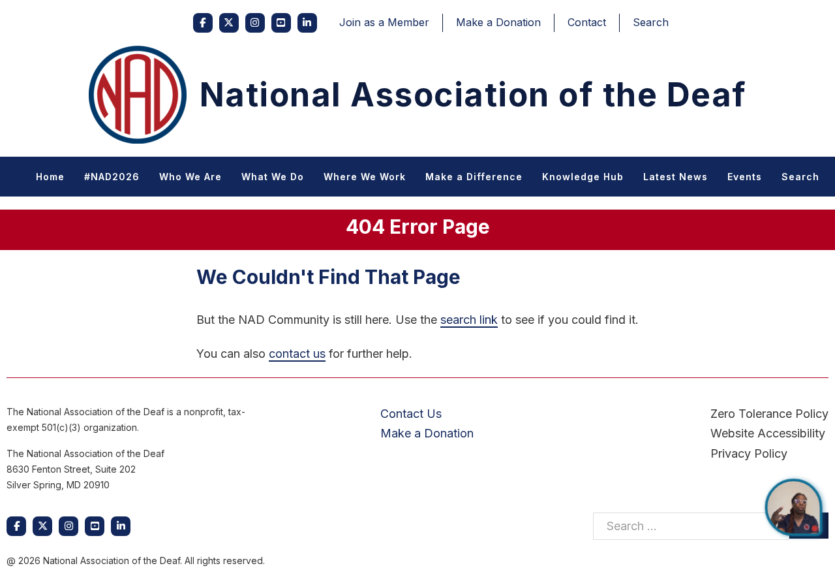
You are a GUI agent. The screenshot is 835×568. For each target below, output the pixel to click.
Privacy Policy (748, 453)
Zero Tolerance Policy (769, 413)
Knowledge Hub (583, 176)
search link (469, 319)
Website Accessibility (767, 433)
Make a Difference (474, 176)
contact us (297, 353)
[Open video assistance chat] (793, 507)
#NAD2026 (112, 176)
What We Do (272, 176)
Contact (587, 22)
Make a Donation (498, 22)
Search (651, 22)
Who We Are (190, 176)
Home (50, 176)
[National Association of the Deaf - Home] (138, 95)
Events (744, 176)
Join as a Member (384, 22)
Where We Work (365, 176)
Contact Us (411, 413)
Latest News (675, 176)
